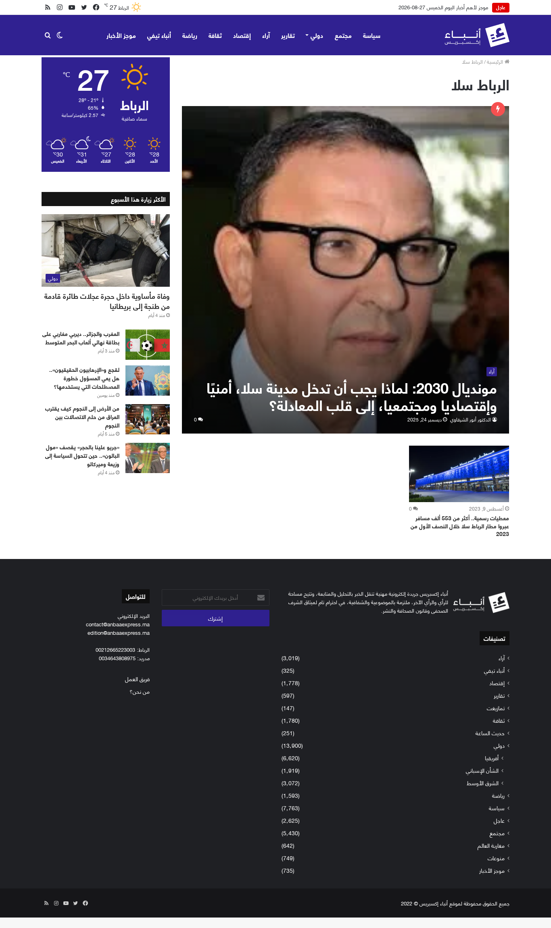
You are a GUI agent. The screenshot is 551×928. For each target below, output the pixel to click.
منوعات (496, 857)
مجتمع (343, 35)
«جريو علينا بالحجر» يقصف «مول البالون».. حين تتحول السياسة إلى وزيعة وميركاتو (82, 455)
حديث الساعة (490, 732)
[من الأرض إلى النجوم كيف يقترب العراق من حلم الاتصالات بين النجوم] (147, 419)
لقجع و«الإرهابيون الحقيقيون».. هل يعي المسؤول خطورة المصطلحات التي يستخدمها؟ (84, 377)
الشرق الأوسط (483, 782)
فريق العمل (137, 679)
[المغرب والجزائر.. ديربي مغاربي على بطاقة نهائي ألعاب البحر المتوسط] (147, 344)
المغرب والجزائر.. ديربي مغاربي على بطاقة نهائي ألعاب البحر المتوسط (80, 337)
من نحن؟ (139, 691)
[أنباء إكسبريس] (477, 35)
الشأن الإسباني (482, 770)
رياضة (189, 35)
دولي (317, 35)
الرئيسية (496, 61)
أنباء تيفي (159, 35)
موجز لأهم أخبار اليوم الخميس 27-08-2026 (443, 7)
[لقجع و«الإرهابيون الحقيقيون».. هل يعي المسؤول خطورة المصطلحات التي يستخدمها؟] (147, 380)
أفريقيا (492, 757)
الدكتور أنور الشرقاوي (470, 419)
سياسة (371, 35)
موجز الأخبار (121, 35)
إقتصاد (242, 35)
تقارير (288, 35)
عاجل (499, 820)
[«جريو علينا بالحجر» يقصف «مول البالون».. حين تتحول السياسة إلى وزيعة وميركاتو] (147, 458)
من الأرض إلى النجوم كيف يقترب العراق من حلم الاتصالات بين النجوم (82, 416)
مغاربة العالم (491, 845)
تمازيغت (496, 707)
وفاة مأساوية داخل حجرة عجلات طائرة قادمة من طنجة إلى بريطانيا (107, 301)
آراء (266, 35)
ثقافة (215, 35)
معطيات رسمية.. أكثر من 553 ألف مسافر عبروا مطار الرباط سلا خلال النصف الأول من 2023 (460, 525)
